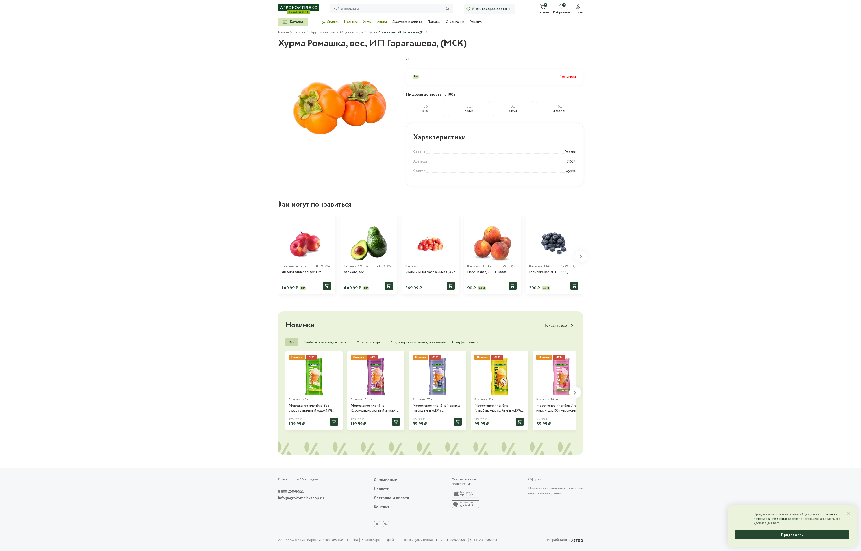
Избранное (561, 12)
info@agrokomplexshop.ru (301, 498)
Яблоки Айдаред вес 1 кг (301, 272)
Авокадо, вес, (354, 272)
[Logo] (298, 9)
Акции (382, 21)
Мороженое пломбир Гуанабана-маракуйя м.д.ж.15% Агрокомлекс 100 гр (497, 408)
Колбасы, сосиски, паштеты (325, 342)
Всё (292, 342)
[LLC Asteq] (577, 540)
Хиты (367, 21)
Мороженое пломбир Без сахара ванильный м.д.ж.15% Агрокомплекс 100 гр (310, 408)
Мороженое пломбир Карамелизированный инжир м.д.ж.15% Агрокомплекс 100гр (375, 408)
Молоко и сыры (368, 342)
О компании (455, 21)
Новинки (351, 21)
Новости (382, 488)
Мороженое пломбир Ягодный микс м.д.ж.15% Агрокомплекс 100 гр (560, 408)
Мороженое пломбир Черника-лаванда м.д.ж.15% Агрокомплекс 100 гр (437, 408)
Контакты (383, 506)
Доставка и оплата (407, 21)
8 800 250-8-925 (291, 491)
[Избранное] (330, 220)
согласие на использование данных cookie (795, 516)
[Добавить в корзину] (327, 286)
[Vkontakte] (386, 524)
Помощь (433, 21)
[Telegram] (377, 524)
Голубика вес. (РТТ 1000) (549, 272)
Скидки (333, 21)
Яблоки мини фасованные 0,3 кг (430, 272)
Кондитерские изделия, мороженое (418, 342)
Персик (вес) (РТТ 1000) (486, 272)
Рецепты (476, 21)
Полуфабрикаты (465, 342)
